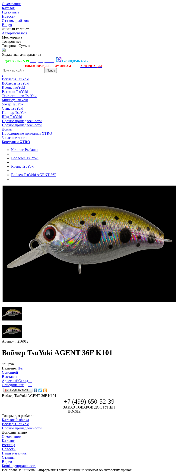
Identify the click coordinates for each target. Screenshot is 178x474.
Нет (21, 368)
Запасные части (14, 138)
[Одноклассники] (45, 390)
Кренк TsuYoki (13, 87)
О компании (11, 4)
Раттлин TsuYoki (15, 92)
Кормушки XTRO (16, 142)
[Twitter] (40, 390)
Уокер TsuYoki (13, 104)
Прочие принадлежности (22, 121)
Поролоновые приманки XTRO (27, 133)
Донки (7, 129)
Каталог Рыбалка (24, 150)
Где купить (10, 12)
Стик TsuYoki (12, 108)
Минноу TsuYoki (15, 100)
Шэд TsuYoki (12, 117)
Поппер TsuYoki (14, 112)
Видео (7, 25)
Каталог (8, 8)
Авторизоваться (14, 33)
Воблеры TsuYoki (15, 79)
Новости (9, 16)
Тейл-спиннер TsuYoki (19, 96)
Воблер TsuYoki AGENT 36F (33, 175)
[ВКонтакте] (35, 390)
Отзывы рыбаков (15, 21)
